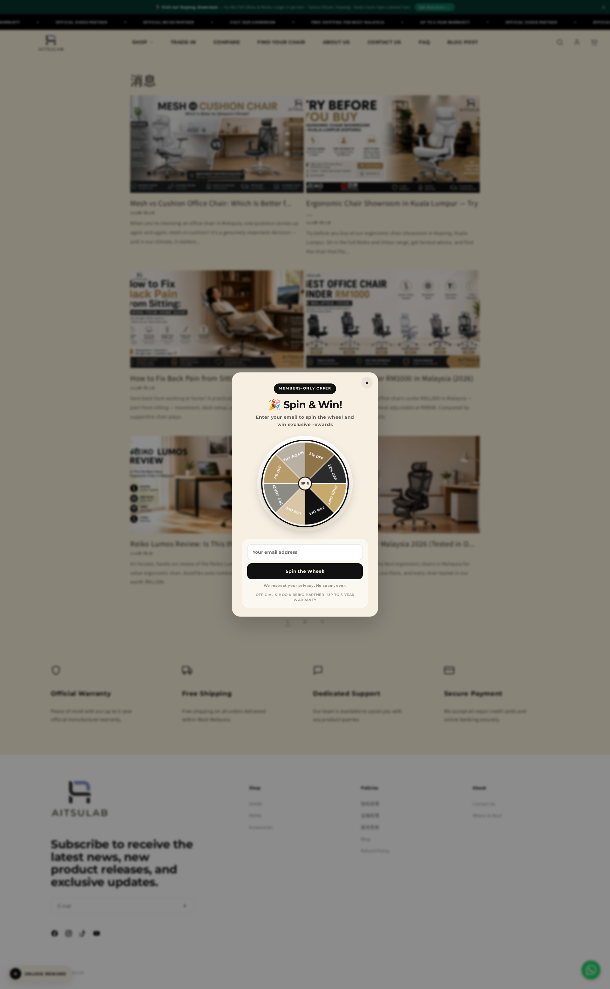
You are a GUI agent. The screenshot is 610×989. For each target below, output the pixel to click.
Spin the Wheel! (305, 571)
